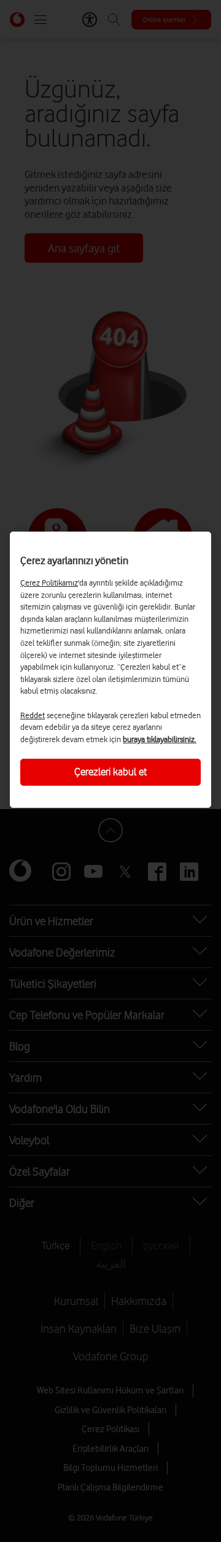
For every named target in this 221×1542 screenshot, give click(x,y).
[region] (110, 670)
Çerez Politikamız (49, 582)
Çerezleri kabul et (110, 771)
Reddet (32, 715)
